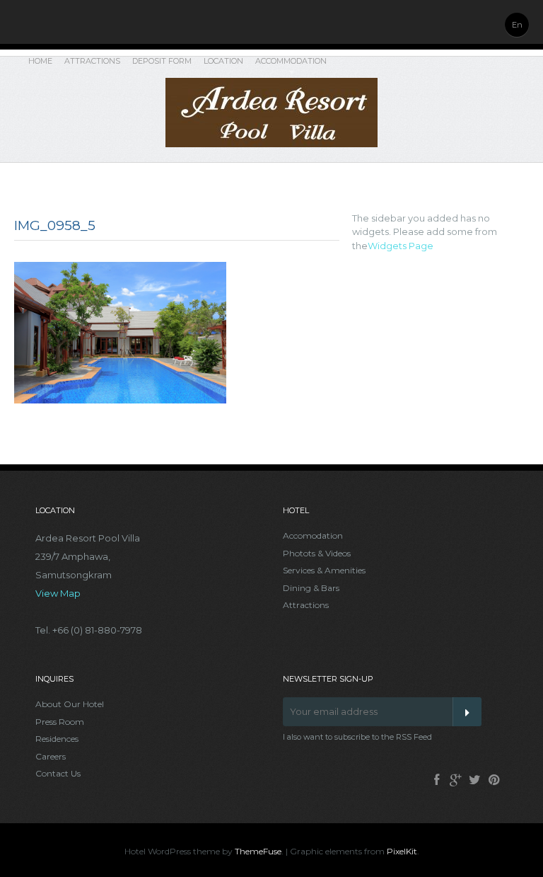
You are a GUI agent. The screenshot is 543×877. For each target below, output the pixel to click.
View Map (58, 593)
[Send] (466, 711)
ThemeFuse (258, 851)
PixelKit (402, 851)
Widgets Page (400, 245)
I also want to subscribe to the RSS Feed (357, 737)
